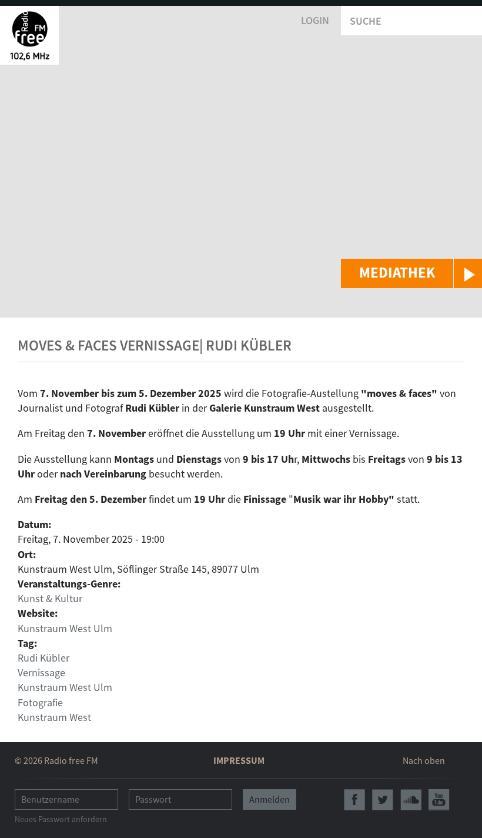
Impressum (239, 760)
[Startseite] (29, 35)
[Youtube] (439, 799)
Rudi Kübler (43, 658)
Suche (365, 21)
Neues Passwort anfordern (61, 819)
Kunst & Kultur (50, 598)
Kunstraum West (54, 717)
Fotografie (40, 702)
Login (315, 20)
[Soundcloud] (410, 799)
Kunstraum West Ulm (65, 628)
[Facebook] (354, 799)
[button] (411, 273)
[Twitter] (382, 799)
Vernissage (41, 672)
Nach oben (424, 760)
